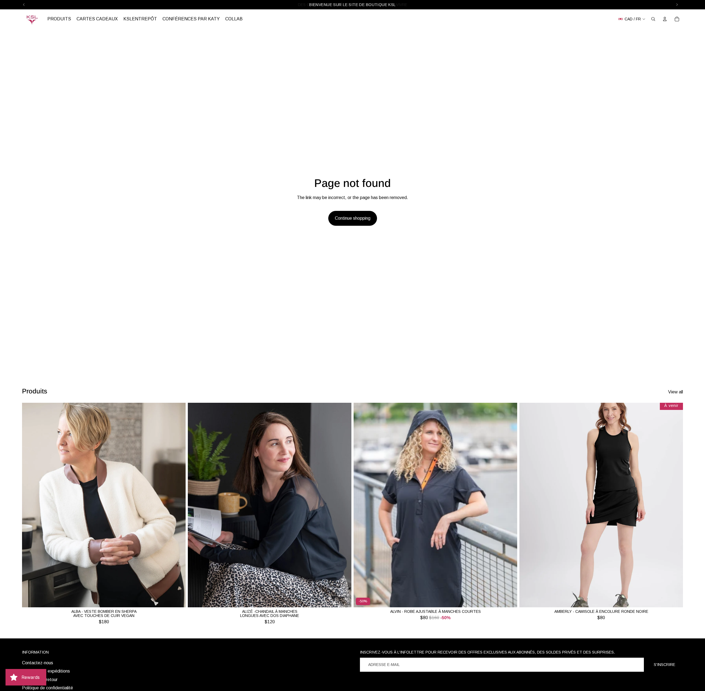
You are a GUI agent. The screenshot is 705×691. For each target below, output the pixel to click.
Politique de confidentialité (47, 687)
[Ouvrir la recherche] (653, 19)
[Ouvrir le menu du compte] (665, 19)
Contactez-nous (37, 662)
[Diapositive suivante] (177, 505)
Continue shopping (352, 218)
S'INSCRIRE (664, 664)
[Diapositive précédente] (30, 505)
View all (675, 392)
